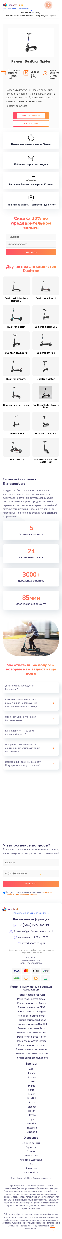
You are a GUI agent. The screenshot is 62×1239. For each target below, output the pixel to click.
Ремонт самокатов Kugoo (32, 1020)
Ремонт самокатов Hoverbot (32, 1049)
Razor (32, 1102)
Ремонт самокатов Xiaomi (31, 999)
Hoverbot (32, 1123)
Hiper (32, 1119)
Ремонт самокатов (30, 13)
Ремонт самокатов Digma (31, 1011)
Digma (31, 1085)
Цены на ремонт (31, 1143)
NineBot (31, 1098)
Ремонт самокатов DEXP (31, 1007)
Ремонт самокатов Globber (32, 1032)
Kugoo (31, 1094)
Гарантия (31, 1147)
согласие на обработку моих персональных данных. (28, 893)
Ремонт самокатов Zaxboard (32, 1053)
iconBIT (32, 1089)
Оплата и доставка (31, 1159)
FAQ (31, 1164)
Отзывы (31, 1151)
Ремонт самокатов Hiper (31, 1045)
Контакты (31, 1168)
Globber (32, 1106)
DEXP (32, 1081)
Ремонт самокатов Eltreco (31, 1041)
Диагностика (31, 1155)
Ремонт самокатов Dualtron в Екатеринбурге (27, 16)
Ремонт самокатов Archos (31, 1003)
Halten (31, 1110)
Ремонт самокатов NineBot (32, 1024)
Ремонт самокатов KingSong (32, 1057)
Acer (31, 1068)
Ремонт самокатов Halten (31, 1036)
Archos (32, 1077)
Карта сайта (31, 1172)
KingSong (32, 1131)
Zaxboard (32, 1127)
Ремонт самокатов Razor (32, 1028)
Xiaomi (31, 1073)
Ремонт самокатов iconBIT (32, 1015)
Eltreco (32, 1115)
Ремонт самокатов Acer (31, 994)
